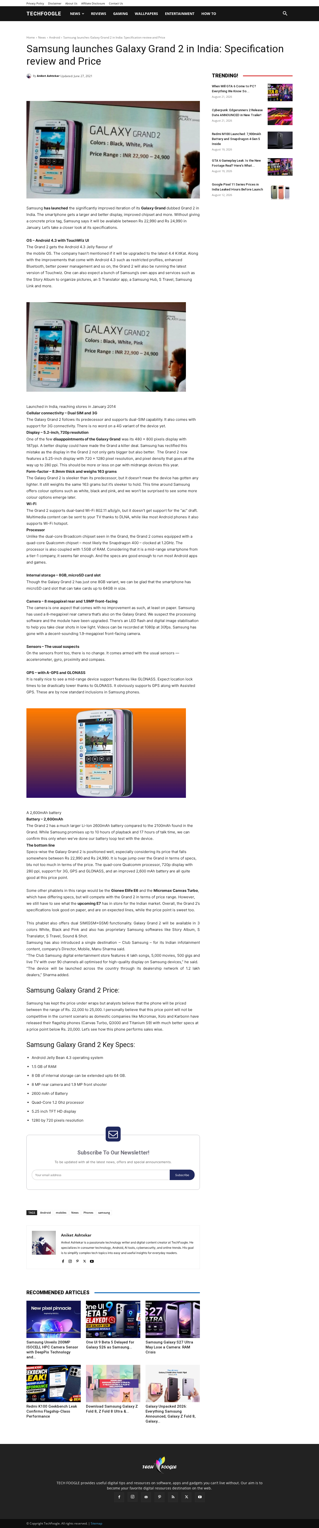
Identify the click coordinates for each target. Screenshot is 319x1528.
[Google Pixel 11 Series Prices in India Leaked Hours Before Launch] (280, 190)
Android (54, 37)
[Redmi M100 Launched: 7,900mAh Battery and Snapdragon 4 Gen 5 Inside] (280, 140)
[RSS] (173, 1497)
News (42, 37)
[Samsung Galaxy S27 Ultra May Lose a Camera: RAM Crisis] (173, 1319)
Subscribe (182, 1175)
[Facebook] (61, 89)
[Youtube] (92, 1260)
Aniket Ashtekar (48, 76)
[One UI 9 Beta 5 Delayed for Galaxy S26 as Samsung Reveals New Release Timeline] (113, 1319)
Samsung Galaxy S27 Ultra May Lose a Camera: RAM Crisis (169, 1347)
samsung (104, 1212)
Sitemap (96, 1523)
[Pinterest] (84, 89)
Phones (88, 1212)
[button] (285, 13)
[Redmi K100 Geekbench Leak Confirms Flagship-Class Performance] (53, 1383)
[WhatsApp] (95, 89)
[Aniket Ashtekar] (29, 75)
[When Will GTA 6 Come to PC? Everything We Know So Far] (280, 92)
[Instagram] (70, 1260)
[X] (72, 89)
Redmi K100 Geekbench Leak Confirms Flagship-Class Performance (51, 1411)
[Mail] (146, 1497)
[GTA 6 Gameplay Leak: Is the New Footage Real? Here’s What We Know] (280, 167)
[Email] (107, 89)
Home (30, 37)
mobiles (61, 1212)
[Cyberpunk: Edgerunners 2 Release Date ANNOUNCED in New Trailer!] (280, 116)
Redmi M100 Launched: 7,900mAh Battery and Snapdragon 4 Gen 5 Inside (236, 139)
